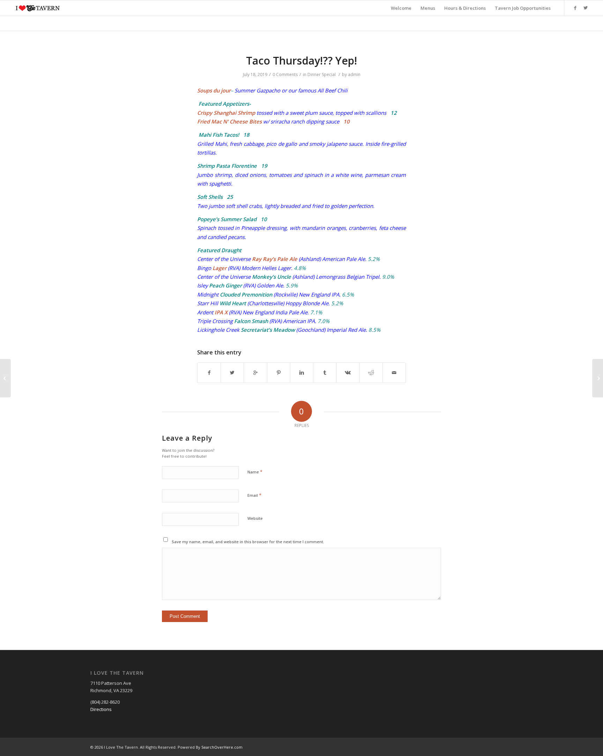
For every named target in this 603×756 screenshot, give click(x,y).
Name (254, 472)
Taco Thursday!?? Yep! (301, 60)
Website (255, 518)
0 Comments (285, 74)
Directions (101, 709)
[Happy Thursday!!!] (5, 378)
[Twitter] (585, 7)
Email (254, 495)
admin (354, 74)
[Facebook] (575, 7)
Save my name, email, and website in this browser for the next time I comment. (248, 541)
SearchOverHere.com (222, 747)
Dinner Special (321, 74)
